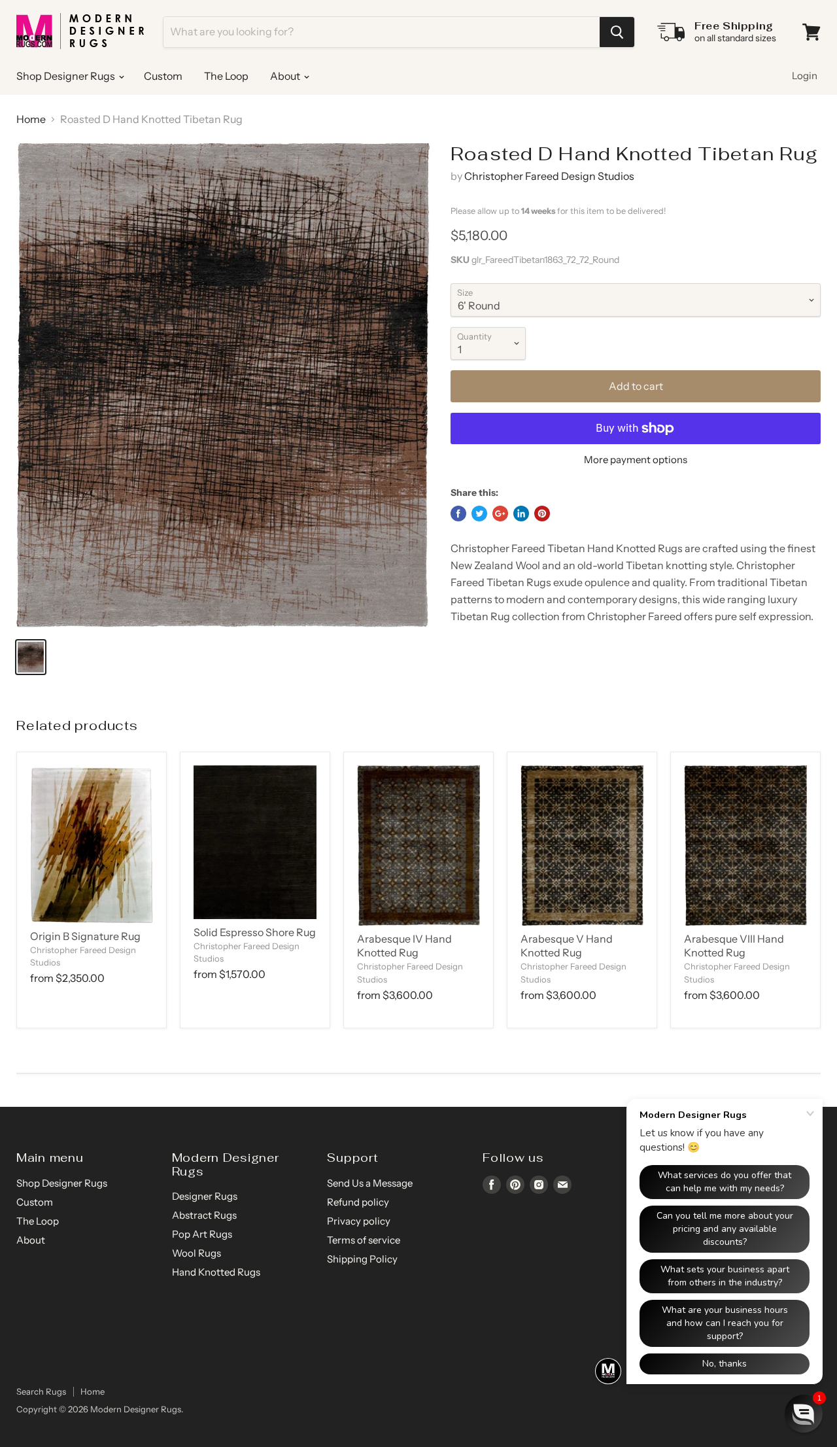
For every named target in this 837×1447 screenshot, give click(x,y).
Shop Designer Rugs (66, 75)
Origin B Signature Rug (85, 936)
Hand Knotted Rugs (216, 1272)
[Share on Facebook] (458, 513)
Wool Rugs (196, 1253)
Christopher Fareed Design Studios (549, 176)
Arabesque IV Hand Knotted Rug (404, 945)
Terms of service (363, 1240)
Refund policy (358, 1202)
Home (31, 119)
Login (804, 75)
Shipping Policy (362, 1259)
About (286, 75)
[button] (804, 1414)
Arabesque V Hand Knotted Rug (567, 945)
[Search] (617, 32)
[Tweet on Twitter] (479, 513)
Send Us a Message (370, 1183)
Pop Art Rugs (202, 1234)
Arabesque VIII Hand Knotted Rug (734, 945)
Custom (163, 75)
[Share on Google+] (500, 513)
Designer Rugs (204, 1196)
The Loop (226, 75)
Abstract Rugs (204, 1215)
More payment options (635, 459)
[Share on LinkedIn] (521, 513)
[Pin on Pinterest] (542, 513)
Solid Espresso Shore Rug (255, 932)
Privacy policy (358, 1221)
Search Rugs (41, 1391)
